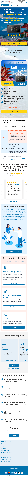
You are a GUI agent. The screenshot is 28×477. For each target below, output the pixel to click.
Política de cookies (6, 457)
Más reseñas (13, 201)
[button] (2, 189)
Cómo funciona (14, 307)
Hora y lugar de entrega (14, 368)
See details (14, 283)
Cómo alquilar (4, 443)
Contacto (14, 327)
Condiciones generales (6, 464)
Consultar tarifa (14, 115)
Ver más (14, 365)
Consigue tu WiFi (14, 43)
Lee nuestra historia (14, 251)
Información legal (5, 461)
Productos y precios (6, 441)
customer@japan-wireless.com (14, 467)
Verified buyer (17, 184)
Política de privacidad (6, 455)
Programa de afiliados (6, 452)
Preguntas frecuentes (6, 446)
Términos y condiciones (7, 459)
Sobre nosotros (5, 450)
